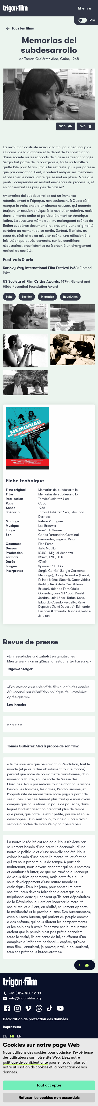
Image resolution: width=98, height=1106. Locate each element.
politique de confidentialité (25, 1062)
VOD (62, 126)
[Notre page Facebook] (7, 1008)
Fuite (9, 296)
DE (5, 1036)
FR (12, 1036)
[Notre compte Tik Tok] (50, 1008)
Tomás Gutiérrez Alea (41, 59)
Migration (47, 296)
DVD (83, 126)
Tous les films (23, 28)
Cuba (64, 59)
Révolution (70, 296)
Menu (85, 9)
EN (19, 1036)
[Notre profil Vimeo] (28, 1008)
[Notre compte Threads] (39, 1008)
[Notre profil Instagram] (17, 1008)
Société (27, 296)
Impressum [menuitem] (12, 1027)
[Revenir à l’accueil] (37, 8)
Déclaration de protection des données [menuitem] (35, 1019)
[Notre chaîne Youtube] (60, 1008)
